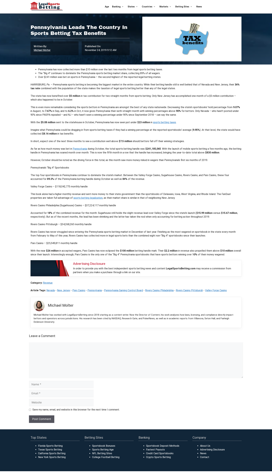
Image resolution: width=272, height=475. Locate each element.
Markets (163, 6)
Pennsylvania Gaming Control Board (123, 290)
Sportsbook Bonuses (103, 445)
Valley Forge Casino (216, 290)
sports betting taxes (164, 122)
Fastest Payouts (155, 449)
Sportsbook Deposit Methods (162, 445)
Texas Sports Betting (50, 449)
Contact (204, 457)
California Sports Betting (51, 453)
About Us (205, 445)
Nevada (50, 290)
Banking (116, 6)
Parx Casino (78, 290)
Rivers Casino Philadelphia (159, 290)
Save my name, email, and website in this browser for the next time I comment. (76, 409)
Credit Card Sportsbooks (159, 453)
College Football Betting (105, 457)
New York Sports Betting (52, 457)
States (131, 6)
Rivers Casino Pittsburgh (189, 290)
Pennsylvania (80, 148)
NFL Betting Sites (102, 453)
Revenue (48, 282)
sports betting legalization (88, 197)
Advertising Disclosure (212, 449)
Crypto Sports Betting (158, 457)
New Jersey (63, 290)
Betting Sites (182, 6)
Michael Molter (42, 50)
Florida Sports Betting (50, 445)
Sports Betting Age (103, 449)
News (199, 6)
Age (107, 6)
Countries (147, 6)
